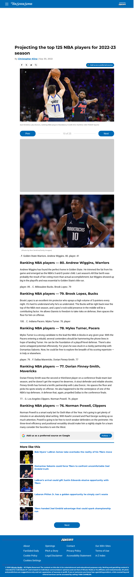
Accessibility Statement (79, 555)
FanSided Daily (31, 550)
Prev (27, 133)
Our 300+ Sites (103, 546)
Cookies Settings (32, 560)
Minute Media (16, 567)
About (26, 546)
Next (106, 133)
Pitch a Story (51, 550)
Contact (71, 546)
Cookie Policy (30, 555)
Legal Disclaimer (53, 555)
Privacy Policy (74, 550)
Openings (50, 546)
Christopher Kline (27, 59)
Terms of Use (102, 550)
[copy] (36, 65)
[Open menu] (6, 3)
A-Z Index (100, 555)
